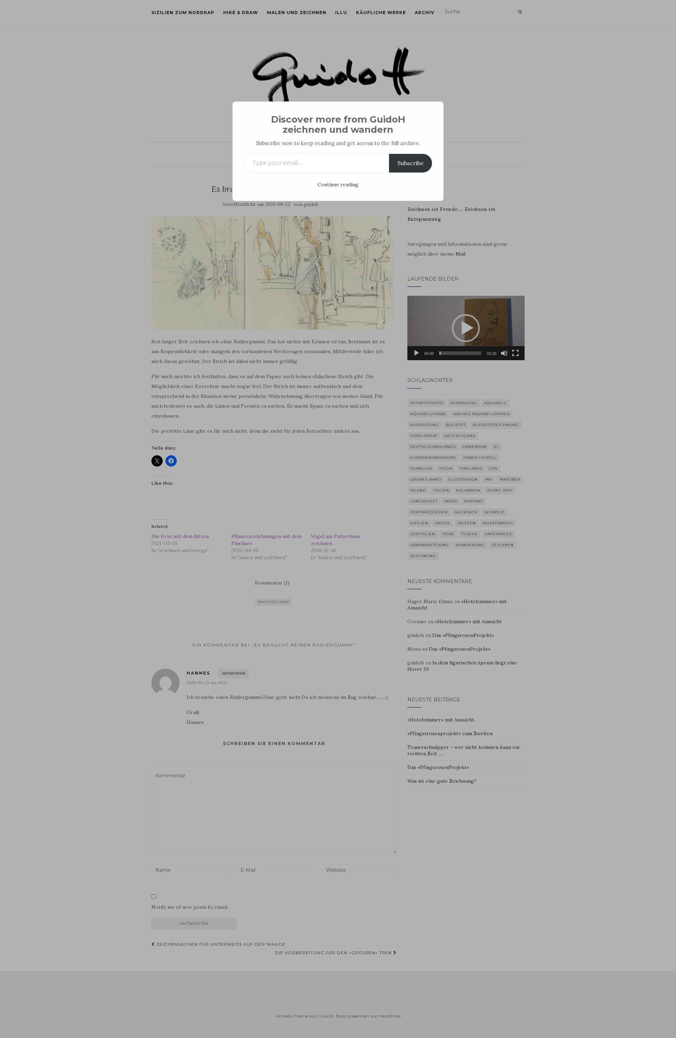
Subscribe (411, 163)
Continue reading (338, 184)
